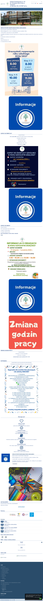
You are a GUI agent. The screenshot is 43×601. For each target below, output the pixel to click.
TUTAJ (24, 144)
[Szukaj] (41, 1)
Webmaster (4, 566)
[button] (35, 3)
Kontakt (3, 577)
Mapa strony (4, 575)
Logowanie (40, 3)
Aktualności (4, 578)
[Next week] (41, 542)
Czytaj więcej (21, 19)
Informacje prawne (5, 571)
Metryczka (3, 574)
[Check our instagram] (6, 537)
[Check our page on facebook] (2, 537)
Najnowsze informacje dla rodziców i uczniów (21, 16)
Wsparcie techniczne (5, 568)
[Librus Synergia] (21, 557)
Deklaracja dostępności (5, 569)
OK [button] (40, 598)
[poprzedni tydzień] (1, 542)
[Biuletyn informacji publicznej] (21, 555)
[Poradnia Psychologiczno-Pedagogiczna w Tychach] (32, 515)
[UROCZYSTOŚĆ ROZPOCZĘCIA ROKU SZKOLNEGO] (6, 458)
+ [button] (32, 3)
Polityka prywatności (5, 572)
